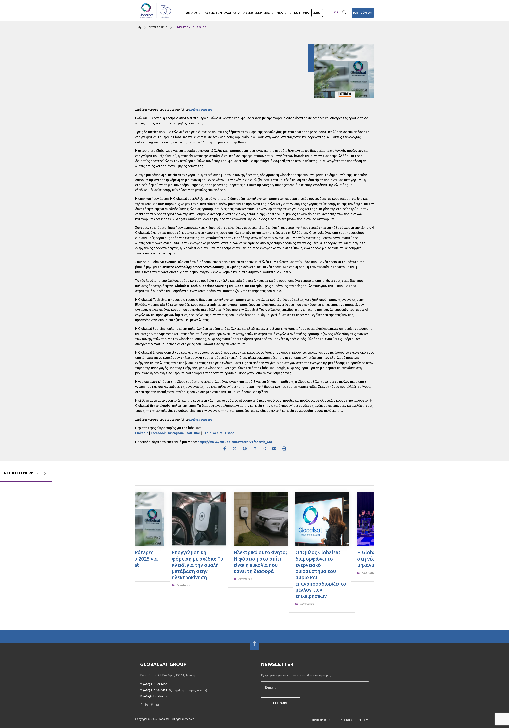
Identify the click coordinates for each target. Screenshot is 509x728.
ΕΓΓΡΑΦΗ (280, 703)
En (336, 18)
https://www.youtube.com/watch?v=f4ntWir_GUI (235, 442)
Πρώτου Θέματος (200, 109)
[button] (344, 12)
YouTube (193, 433)
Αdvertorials (183, 585)
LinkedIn (141, 433)
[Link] (254, 637)
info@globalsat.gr (155, 696)
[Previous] (38, 473)
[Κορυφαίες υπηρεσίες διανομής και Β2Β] (155, 10)
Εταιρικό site (213, 433)
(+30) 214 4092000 (155, 684)
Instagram (176, 433)
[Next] (45, 473)
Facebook (158, 433)
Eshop (230, 433)
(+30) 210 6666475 (155, 690)
